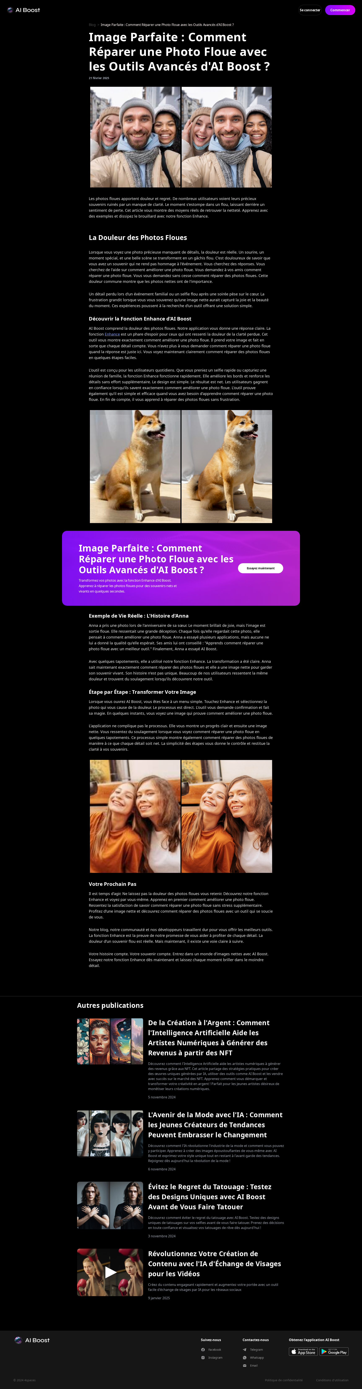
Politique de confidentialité (284, 1380)
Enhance (112, 334)
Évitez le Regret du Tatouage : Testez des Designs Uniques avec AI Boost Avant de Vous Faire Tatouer (210, 1196)
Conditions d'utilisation (332, 1380)
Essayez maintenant (261, 568)
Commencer (340, 10)
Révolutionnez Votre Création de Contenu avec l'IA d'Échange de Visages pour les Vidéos (214, 1263)
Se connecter (310, 10)
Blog (92, 24)
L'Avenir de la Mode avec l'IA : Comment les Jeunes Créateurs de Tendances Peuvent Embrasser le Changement (215, 1124)
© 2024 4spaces (24, 1380)
